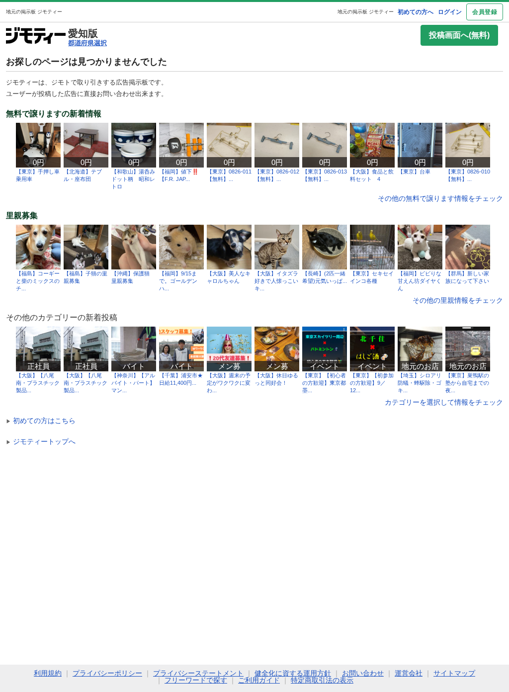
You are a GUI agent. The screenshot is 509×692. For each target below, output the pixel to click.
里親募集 (22, 216)
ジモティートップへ (41, 441)
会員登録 (484, 11)
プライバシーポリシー (107, 673)
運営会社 (409, 673)
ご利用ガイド (259, 680)
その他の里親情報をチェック (458, 300)
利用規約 (48, 673)
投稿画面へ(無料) (459, 35)
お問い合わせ (363, 673)
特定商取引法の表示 (322, 680)
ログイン (450, 11)
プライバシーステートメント (198, 673)
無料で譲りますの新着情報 (53, 114)
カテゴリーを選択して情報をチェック (444, 402)
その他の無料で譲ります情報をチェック (440, 198)
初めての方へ (415, 11)
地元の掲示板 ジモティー (366, 11)
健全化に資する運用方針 (292, 673)
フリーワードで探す (196, 680)
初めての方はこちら (41, 421)
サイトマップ (454, 673)
